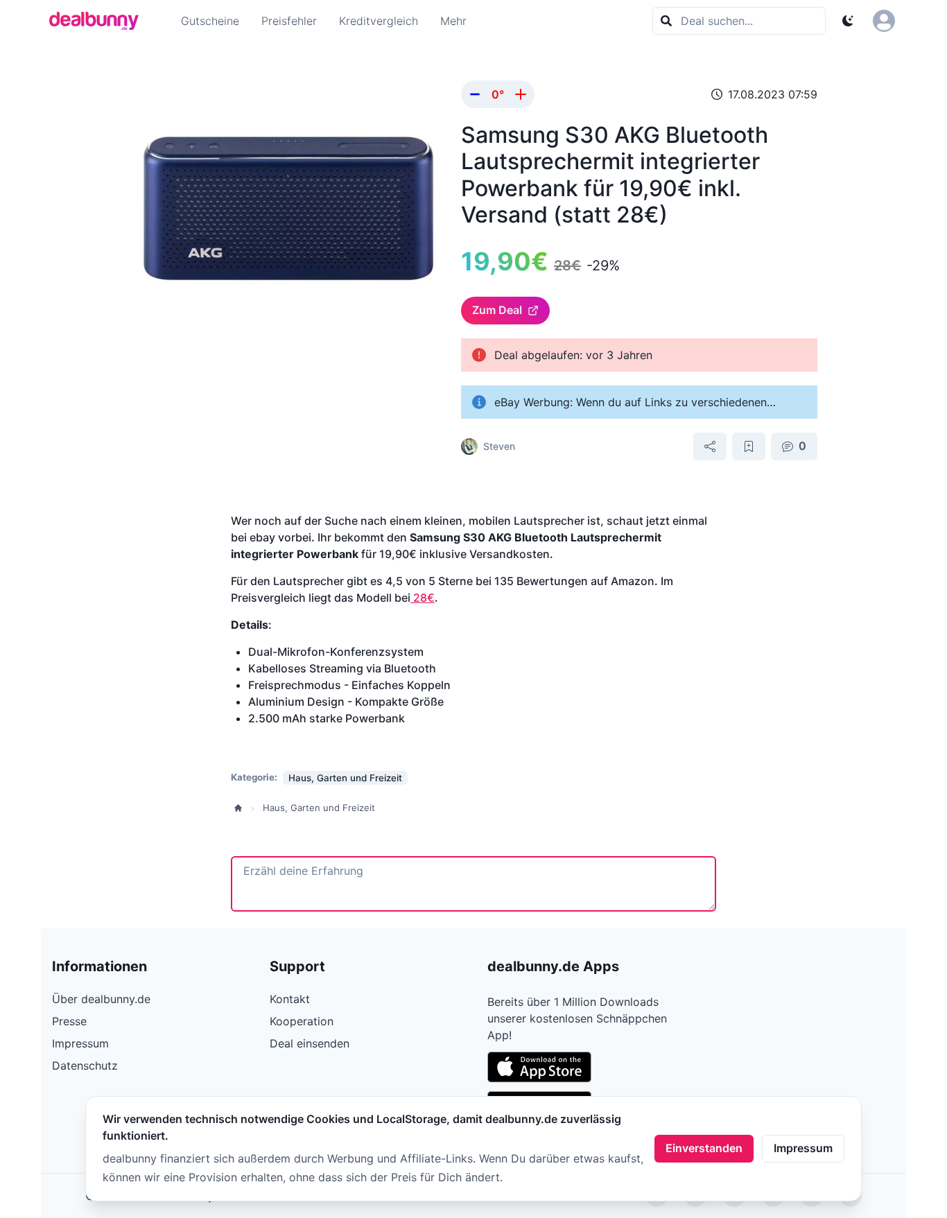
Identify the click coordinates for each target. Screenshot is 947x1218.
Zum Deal (497, 310)
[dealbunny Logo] (98, 21)
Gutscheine (210, 21)
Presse (69, 1021)
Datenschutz (85, 1065)
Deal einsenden (309, 1043)
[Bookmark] (748, 446)
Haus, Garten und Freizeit (319, 807)
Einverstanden (704, 1148)
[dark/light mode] (848, 21)
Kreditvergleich (378, 21)
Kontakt (290, 999)
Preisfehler (289, 21)
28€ (422, 597)
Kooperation (301, 1021)
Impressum (803, 1148)
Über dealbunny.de (101, 999)
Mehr (453, 21)
